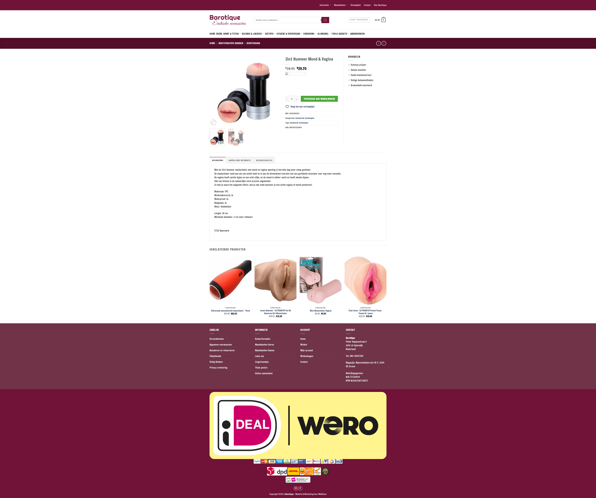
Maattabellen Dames (264, 350)
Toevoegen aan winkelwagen (319, 98)
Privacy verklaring (218, 367)
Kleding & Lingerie (252, 33)
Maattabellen (339, 5)
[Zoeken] (325, 20)
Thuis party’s (261, 367)
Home (212, 33)
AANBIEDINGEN (357, 33)
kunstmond (294, 122)
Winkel (303, 344)
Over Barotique (380, 5)
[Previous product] (384, 43)
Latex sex (259, 356)
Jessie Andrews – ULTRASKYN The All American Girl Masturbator (275, 312)
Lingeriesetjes (262, 362)
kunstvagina (303, 122)
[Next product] (378, 43)
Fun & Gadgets (339, 33)
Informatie (324, 5)
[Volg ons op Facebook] (300, 488)
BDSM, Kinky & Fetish (227, 33)
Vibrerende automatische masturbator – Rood (230, 310)
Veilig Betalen (216, 362)
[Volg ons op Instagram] (296, 488)
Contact (367, 5)
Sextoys (269, 33)
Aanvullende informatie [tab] (240, 160)
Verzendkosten (217, 339)
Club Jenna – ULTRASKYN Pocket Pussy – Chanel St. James (366, 312)
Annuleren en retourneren (222, 350)
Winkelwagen (306, 356)
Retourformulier (263, 339)
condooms (308, 33)
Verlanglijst (356, 5)
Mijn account (306, 350)
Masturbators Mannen (231, 43)
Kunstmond (300, 118)
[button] (380, 20)
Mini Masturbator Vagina (320, 310)
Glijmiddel (323, 33)
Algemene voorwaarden (221, 344)
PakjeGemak (215, 356)
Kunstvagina (253, 43)
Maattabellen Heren (264, 344)
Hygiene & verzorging (288, 33)
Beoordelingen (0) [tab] (264, 160)
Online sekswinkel (264, 373)
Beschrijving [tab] (217, 160)
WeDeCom (322, 494)
